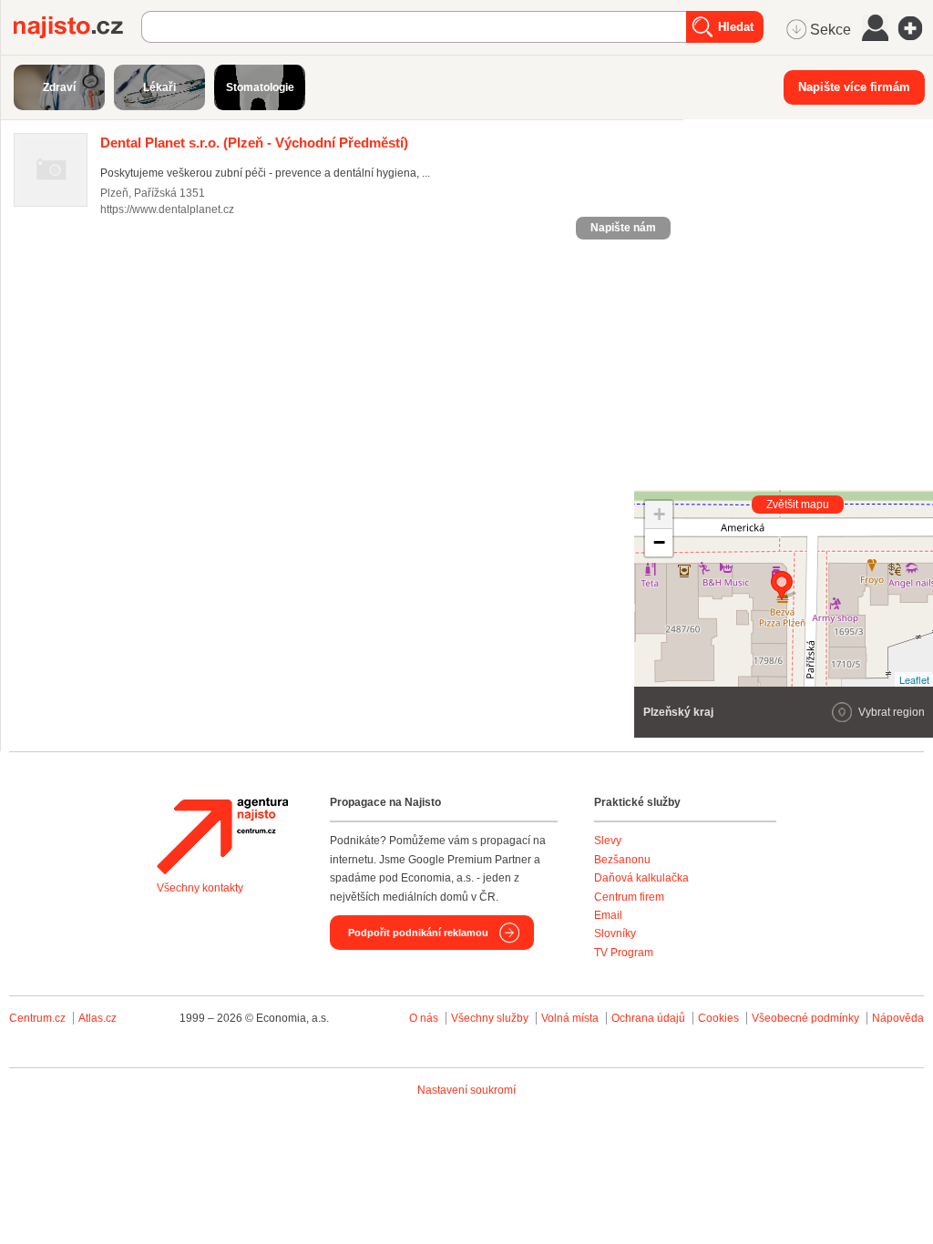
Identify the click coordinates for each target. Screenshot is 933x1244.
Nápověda (898, 1018)
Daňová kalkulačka (641, 878)
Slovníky (615, 933)
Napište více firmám (854, 87)
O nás (423, 1018)
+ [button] (659, 514)
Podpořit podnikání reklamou (418, 932)
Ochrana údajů (648, 1018)
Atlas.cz (97, 1018)
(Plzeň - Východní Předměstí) (254, 142)
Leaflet (914, 679)
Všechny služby (491, 1018)
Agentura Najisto (222, 836)
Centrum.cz (37, 1018)
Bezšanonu (622, 859)
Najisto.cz (77, 27)
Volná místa (570, 1018)
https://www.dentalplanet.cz (167, 209)
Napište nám (623, 227)
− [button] (659, 542)
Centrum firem (629, 897)
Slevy (607, 840)
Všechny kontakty (200, 888)
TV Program (623, 952)
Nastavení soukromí (466, 1090)
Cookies (718, 1018)
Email (608, 915)
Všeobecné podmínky (805, 1018)
